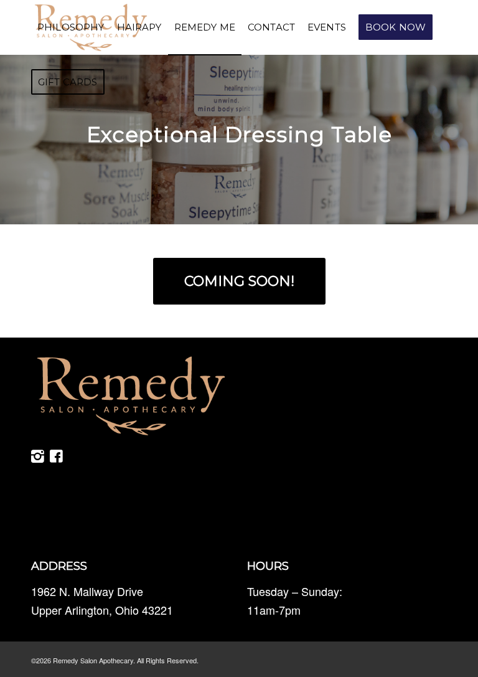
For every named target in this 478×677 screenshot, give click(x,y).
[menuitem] (71, 27)
